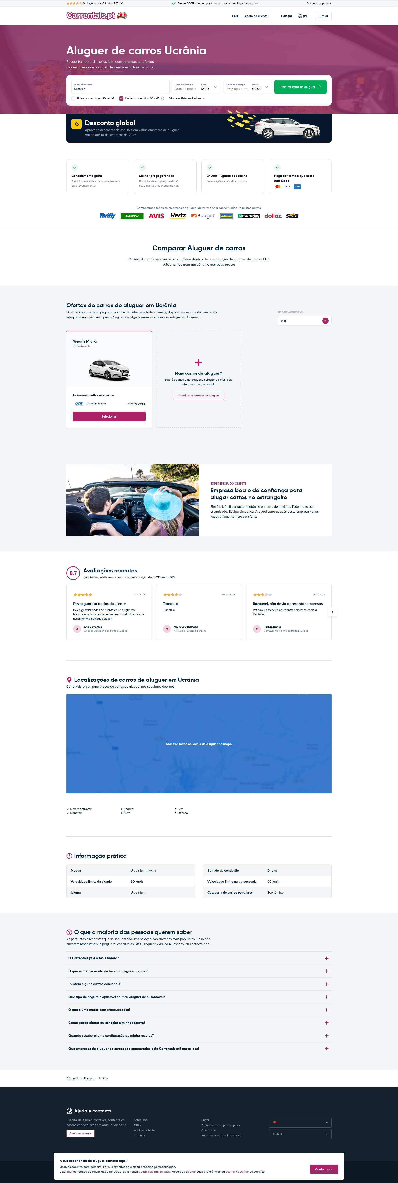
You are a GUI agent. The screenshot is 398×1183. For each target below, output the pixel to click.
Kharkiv (129, 809)
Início (76, 1078)
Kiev (127, 813)
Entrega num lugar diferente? (95, 98)
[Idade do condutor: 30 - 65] (121, 98)
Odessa (182, 813)
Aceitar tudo (324, 1169)
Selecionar (109, 416)
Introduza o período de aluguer (198, 395)
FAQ (235, 16)
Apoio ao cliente (255, 16)
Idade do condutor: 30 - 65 (142, 98)
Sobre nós (140, 1120)
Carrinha (139, 1135)
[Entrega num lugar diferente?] (73, 98)
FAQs (137, 1125)
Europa (88, 1078)
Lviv (180, 809)
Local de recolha (83, 84)
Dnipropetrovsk (81, 809)
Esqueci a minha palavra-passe (221, 1125)
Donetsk (76, 813)
